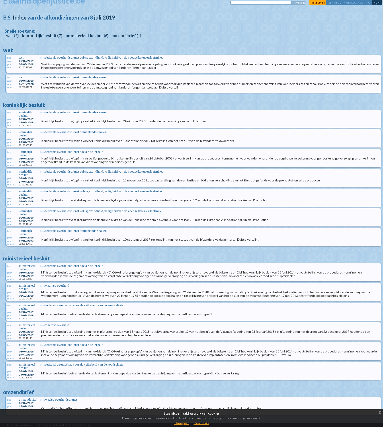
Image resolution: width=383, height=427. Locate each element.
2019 (109, 17)
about (338, 2)
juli (98, 17)
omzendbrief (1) (126, 35)
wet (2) (12, 35)
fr (378, 2)
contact (365, 2)
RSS (329, 2)
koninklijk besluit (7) (42, 35)
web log (351, 2)
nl (375, 2)
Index (19, 17)
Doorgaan (181, 423)
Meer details (201, 423)
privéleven (318, 2)
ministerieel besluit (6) (86, 35)
